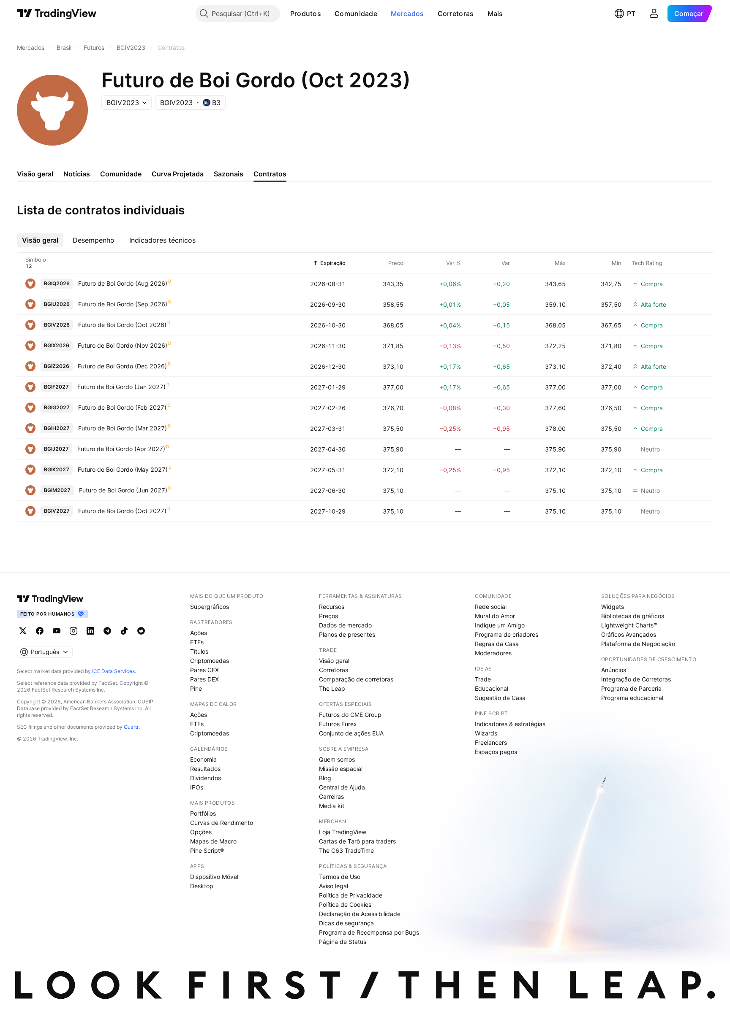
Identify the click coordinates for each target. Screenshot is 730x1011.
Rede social (491, 606)
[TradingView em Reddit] (141, 631)
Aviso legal (333, 885)
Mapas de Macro (213, 841)
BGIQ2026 (57, 283)
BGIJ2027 (56, 449)
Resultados (205, 768)
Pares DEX (204, 679)
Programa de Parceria (631, 688)
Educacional (491, 688)
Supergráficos (209, 606)
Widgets (612, 606)
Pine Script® (207, 850)
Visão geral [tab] (35, 174)
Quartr (131, 727)
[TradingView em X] (23, 631)
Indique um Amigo (500, 625)
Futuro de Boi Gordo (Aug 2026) (122, 283)
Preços (328, 615)
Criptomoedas (209, 660)
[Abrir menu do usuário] (654, 13)
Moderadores (493, 653)
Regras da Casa (497, 643)
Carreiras (331, 796)
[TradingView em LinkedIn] (90, 631)
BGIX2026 (56, 345)
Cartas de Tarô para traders (357, 841)
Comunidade (356, 13)
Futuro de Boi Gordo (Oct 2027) (122, 510)
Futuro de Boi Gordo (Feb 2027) (122, 407)
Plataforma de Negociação (638, 643)
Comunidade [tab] (121, 174)
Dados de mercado (345, 625)
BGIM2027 (57, 490)
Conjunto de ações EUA (351, 733)
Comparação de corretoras (356, 679)
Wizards (486, 733)
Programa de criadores (506, 634)
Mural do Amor (495, 615)
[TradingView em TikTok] (124, 631)
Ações (198, 632)
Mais (495, 13)
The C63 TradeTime (346, 850)
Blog (325, 777)
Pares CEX (204, 669)
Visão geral (334, 660)
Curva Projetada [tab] (178, 174)
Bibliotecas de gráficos (632, 615)
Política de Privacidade (350, 895)
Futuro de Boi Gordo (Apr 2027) (121, 448)
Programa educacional (632, 697)
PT (631, 13)
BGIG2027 (57, 407)
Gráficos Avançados (628, 634)
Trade (483, 679)
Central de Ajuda (342, 787)
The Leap (332, 688)
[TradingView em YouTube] (57, 631)
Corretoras (456, 13)
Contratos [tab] (269, 174)
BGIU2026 (57, 304)
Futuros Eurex (338, 723)
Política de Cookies (345, 904)
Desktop (201, 885)
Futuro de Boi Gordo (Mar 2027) (122, 428)
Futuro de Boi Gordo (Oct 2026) (122, 324)
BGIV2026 (57, 325)
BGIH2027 (57, 428)
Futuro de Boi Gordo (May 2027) (123, 469)
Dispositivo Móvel (214, 876)
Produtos (305, 13)
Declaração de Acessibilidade (359, 913)
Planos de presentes (347, 634)
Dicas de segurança (346, 923)
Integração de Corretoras (636, 679)
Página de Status (342, 941)
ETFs (197, 642)
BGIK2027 (56, 469)
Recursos (331, 606)
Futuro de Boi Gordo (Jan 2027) (121, 386)
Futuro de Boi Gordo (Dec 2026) (122, 366)
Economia (203, 759)
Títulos (199, 651)
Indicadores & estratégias (510, 723)
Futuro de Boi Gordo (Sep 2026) (122, 304)
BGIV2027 (57, 511)
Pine (196, 688)
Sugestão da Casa (500, 697)
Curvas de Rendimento (221, 822)
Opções (201, 831)
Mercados (407, 13)
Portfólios (203, 813)
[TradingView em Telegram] (107, 631)
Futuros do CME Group (350, 714)
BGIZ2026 (56, 366)
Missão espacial (340, 768)
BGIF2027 (56, 387)
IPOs (196, 787)
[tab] (40, 240)
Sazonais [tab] (228, 174)
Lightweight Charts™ (629, 625)
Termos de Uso (339, 876)
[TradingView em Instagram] (73, 631)
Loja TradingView (342, 831)
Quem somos (337, 759)
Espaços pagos (496, 751)
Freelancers (491, 742)
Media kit (331, 805)
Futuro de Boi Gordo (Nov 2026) (122, 345)
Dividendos (205, 777)
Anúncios (613, 669)
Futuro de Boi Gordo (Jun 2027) (123, 490)
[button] (327, 13)
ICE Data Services (113, 671)
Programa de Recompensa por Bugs (369, 932)
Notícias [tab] (76, 174)
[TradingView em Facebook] (40, 631)
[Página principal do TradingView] (57, 13)
